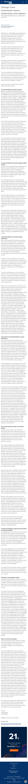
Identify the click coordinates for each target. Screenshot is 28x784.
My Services (13, 768)
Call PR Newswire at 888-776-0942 (14, 771)
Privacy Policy (17, 776)
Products (13, 765)
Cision (16, 782)
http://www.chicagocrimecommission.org (11, 724)
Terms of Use (10, 776)
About (14, 766)
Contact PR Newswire (14, 763)
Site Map (18, 778)
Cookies (14, 780)
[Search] (26, 2)
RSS (23, 778)
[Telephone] (23, 2)
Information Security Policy (9, 778)
